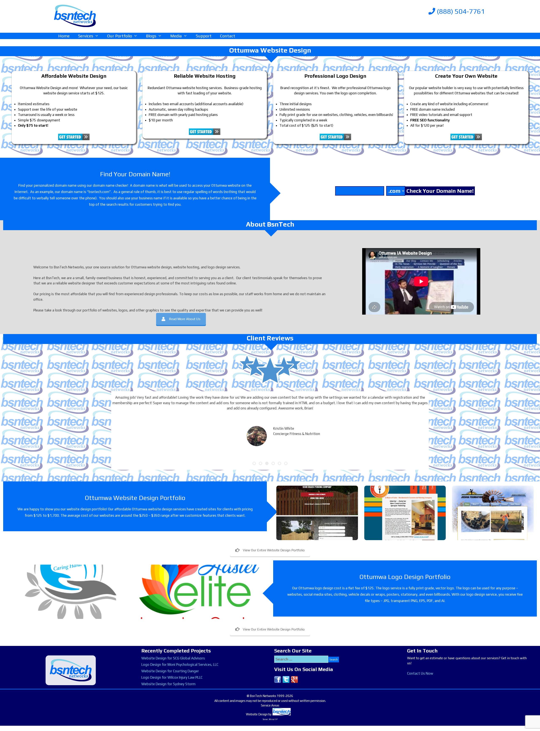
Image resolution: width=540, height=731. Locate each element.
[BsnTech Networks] (75, 16)
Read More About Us (184, 319)
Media (176, 35)
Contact (227, 35)
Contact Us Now (420, 673)
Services (85, 35)
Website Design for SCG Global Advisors (173, 658)
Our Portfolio (119, 35)
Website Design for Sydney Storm (168, 684)
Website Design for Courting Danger (170, 671)
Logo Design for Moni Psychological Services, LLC (179, 664)
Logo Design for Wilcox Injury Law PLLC (171, 677)
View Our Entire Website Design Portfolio (274, 550)
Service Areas (270, 705)
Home (64, 35)
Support (204, 35)
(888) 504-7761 (460, 11)
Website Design (257, 714)
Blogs (151, 35)
